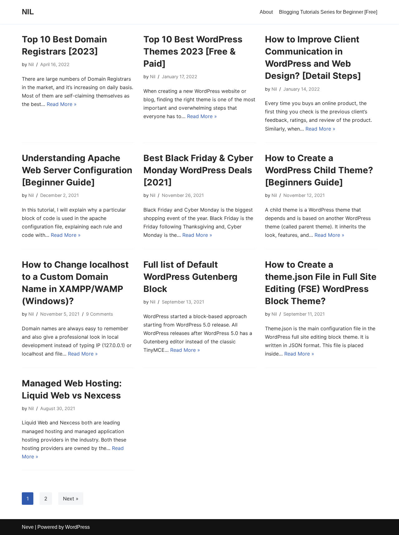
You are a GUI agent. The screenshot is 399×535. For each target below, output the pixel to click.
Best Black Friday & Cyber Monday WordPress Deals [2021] (198, 170)
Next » (71, 498)
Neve (28, 527)
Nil (31, 64)
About (266, 12)
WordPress (77, 527)
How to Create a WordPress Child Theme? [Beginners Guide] (319, 170)
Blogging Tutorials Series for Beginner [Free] (328, 12)
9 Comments (99, 314)
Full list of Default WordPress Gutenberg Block (190, 276)
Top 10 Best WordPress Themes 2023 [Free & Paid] (193, 51)
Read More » (62, 104)
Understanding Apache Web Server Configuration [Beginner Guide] (77, 170)
